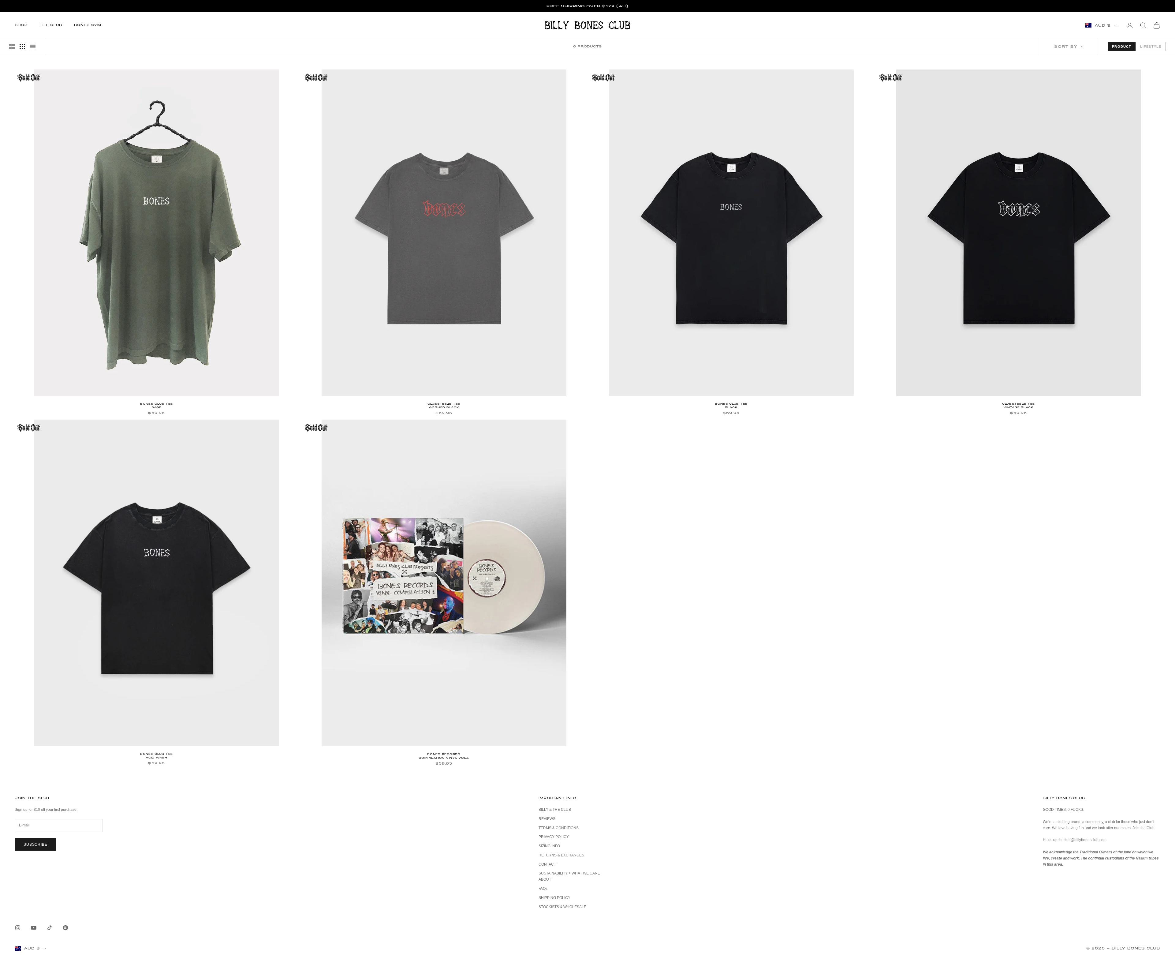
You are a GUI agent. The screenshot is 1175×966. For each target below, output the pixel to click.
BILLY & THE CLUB (555, 809)
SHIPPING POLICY (554, 898)
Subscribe (35, 844)
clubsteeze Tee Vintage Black (1018, 405)
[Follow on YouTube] (34, 928)
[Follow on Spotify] (65, 928)
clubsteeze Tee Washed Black (443, 405)
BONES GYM (87, 25)
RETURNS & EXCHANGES (561, 855)
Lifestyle (1150, 46)
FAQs (543, 888)
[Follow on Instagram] (18, 928)
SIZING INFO (549, 846)
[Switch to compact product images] (32, 46)
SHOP (21, 25)
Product (1121, 46)
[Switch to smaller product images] (22, 46)
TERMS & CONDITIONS (559, 828)
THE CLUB (50, 25)
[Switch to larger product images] (12, 46)
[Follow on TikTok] (50, 928)
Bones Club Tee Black (731, 405)
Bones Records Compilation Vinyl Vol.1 (444, 756)
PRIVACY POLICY (554, 837)
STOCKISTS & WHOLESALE (562, 907)
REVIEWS (547, 819)
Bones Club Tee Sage (156, 405)
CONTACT (547, 864)
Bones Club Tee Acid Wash (156, 755)
